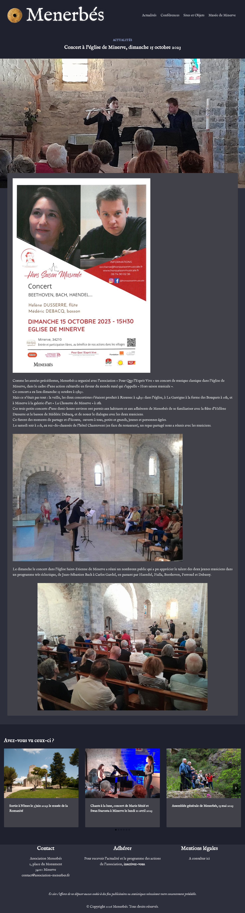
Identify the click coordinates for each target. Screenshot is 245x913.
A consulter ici (199, 858)
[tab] (116, 830)
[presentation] (41, 773)
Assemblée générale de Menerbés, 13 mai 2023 (202, 806)
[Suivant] (235, 788)
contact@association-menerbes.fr (46, 875)
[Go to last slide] (9, 788)
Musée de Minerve (222, 15)
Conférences (170, 15)
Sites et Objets (194, 15)
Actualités (149, 15)
